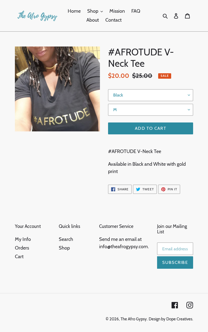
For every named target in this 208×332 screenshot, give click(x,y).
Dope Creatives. (179, 319)
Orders (22, 248)
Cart (19, 257)
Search (66, 239)
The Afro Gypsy (134, 319)
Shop (64, 248)
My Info (23, 239)
